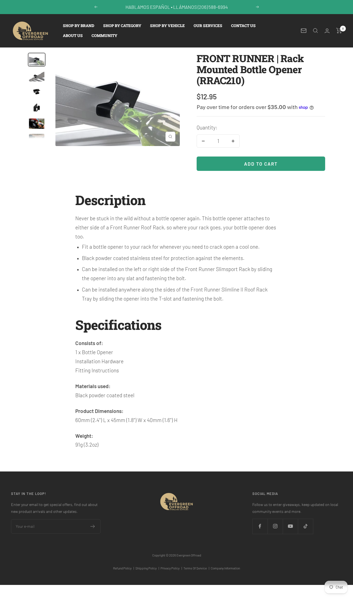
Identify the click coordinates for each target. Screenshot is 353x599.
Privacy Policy (171, 568)
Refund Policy (123, 568)
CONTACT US (243, 25)
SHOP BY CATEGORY (122, 25)
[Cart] (339, 30)
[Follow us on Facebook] (260, 526)
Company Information (225, 568)
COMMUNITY (104, 35)
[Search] (315, 30)
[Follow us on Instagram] (275, 526)
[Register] (92, 526)
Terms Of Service (196, 568)
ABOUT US (73, 35)
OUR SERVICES (208, 25)
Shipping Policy (147, 568)
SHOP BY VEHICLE (167, 25)
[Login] (327, 30)
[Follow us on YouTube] (290, 526)
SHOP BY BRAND (78, 25)
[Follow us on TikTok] (305, 526)
